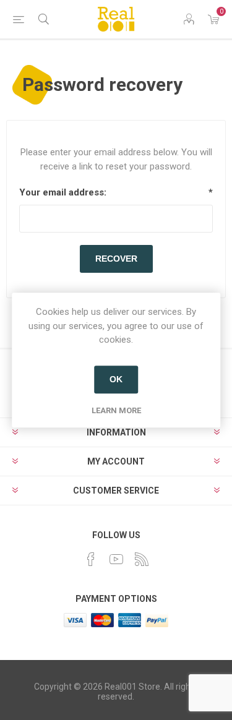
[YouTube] (116, 559)
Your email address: (62, 192)
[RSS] (142, 559)
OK (116, 379)
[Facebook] (91, 559)
